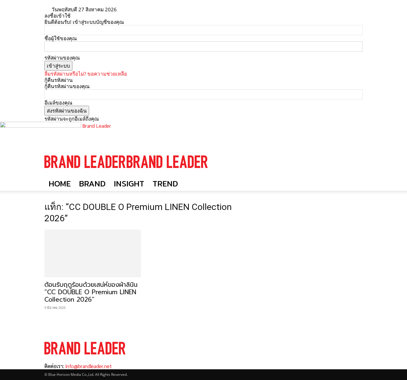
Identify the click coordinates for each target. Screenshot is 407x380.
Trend (165, 183)
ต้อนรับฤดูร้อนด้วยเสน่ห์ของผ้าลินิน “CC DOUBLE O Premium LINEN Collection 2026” (91, 292)
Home (60, 183)
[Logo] (85, 173)
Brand (92, 183)
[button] (355, 155)
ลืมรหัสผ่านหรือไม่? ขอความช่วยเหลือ (85, 73)
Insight (129, 183)
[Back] (140, 9)
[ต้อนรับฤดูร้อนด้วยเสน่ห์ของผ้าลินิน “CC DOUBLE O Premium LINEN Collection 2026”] (92, 253)
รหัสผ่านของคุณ (62, 57)
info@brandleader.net (88, 366)
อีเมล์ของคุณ (58, 102)
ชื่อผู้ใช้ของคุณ (60, 38)
